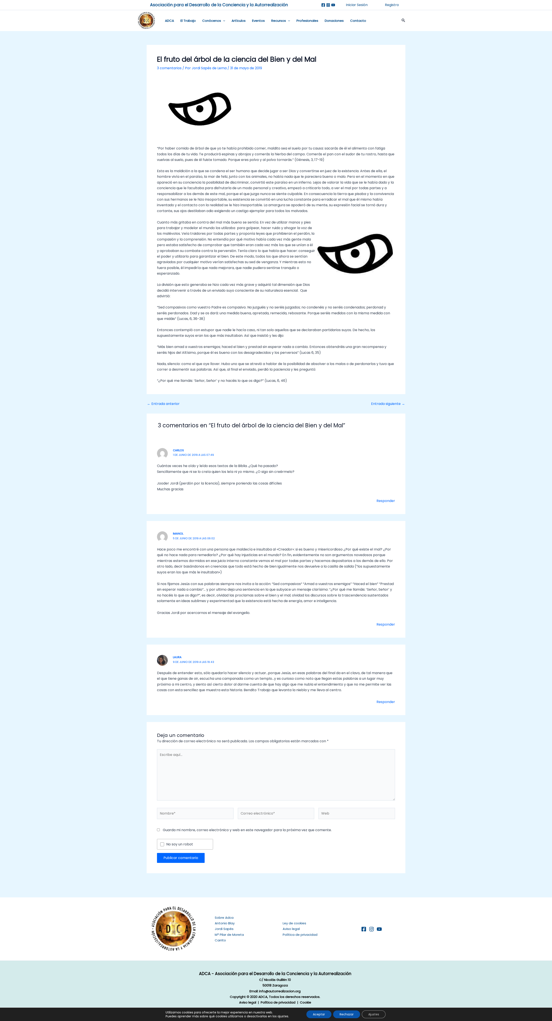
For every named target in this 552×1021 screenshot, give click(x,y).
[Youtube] (333, 5)
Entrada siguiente (388, 404)
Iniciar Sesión (357, 4)
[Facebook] (323, 5)
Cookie (305, 1002)
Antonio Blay (225, 923)
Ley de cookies (294, 923)
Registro (392, 4)
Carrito (220, 940)
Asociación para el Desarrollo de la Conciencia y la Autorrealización (219, 5)
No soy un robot (179, 844)
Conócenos (211, 20)
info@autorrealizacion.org (280, 991)
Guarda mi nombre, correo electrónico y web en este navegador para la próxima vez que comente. (247, 829)
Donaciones (334, 20)
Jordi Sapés (224, 929)
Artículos (239, 20)
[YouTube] (379, 929)
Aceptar (319, 1014)
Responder (385, 500)
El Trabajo (188, 20)
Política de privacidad (300, 934)
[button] (223, 20)
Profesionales (307, 20)
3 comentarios (169, 68)
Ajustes (373, 1014)
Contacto (358, 20)
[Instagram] (328, 5)
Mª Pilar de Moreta (229, 934)
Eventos (258, 20)
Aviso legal (291, 929)
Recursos (278, 20)
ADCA (169, 20)
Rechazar (347, 1014)
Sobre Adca (224, 917)
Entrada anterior (163, 404)
